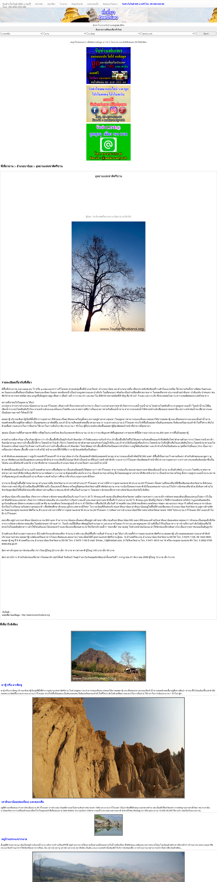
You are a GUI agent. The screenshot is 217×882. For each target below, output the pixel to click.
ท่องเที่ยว (51, 3)
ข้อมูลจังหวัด (77, 3)
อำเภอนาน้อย (25, 166)
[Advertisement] (108, 196)
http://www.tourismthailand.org (36, 614)
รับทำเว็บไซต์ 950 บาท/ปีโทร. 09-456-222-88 (16, 5)
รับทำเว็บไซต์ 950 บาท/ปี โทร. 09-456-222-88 (143, 3)
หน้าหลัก (39, 3)
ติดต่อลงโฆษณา (110, 3)
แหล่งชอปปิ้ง (93, 3)
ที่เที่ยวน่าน (7, 166)
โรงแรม (63, 3)
